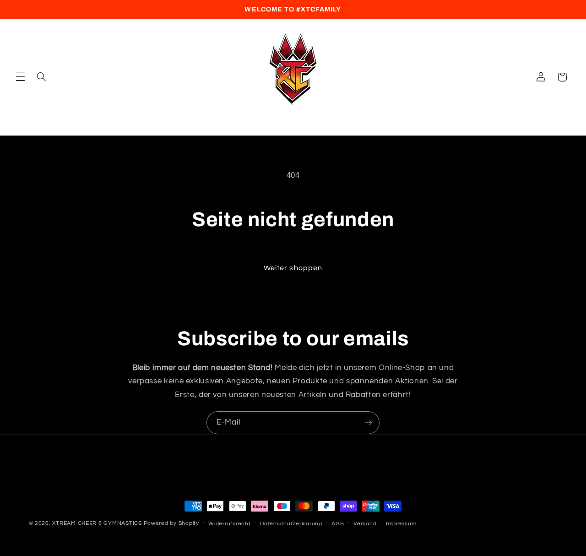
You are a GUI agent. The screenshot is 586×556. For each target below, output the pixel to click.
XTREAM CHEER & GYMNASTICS (96, 523)
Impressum (401, 523)
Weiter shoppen (293, 268)
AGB (337, 523)
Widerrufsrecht (229, 523)
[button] (20, 76)
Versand (364, 523)
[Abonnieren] (368, 422)
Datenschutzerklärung (291, 523)
